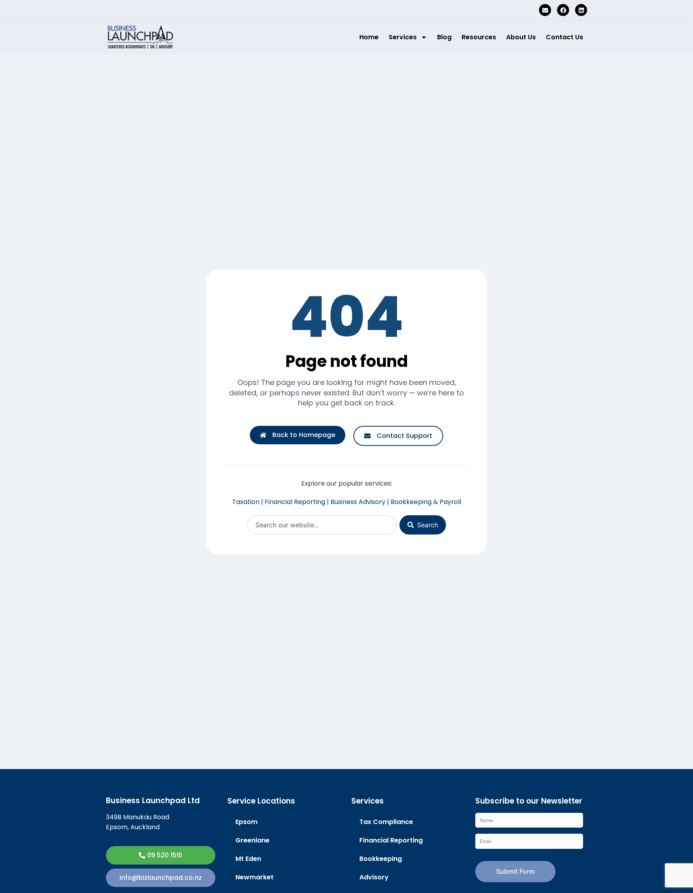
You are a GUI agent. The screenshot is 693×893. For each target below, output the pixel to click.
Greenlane (252, 840)
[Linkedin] (581, 10)
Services (403, 37)
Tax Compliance (386, 821)
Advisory (374, 877)
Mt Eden (248, 858)
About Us (521, 37)
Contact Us (564, 37)
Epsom (246, 821)
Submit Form (515, 871)
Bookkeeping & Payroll (426, 501)
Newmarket (254, 877)
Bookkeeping (380, 858)
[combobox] (321, 525)
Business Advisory (357, 501)
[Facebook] (563, 10)
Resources (479, 37)
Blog (444, 37)
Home (369, 37)
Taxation (245, 501)
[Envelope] (545, 10)
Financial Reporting (295, 501)
